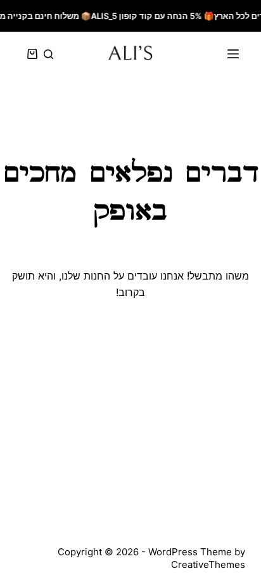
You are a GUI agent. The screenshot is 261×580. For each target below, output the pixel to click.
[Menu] (233, 54)
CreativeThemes (208, 564)
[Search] (48, 54)
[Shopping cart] (29, 54)
